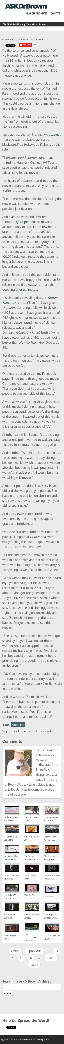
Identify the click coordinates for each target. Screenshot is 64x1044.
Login (22, 731)
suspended (27, 222)
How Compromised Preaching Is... (30, 937)
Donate (55, 13)
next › (51, 958)
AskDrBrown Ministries (25, 1039)
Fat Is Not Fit (48, 896)
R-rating (50, 199)
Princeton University (45, 750)
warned (56, 134)
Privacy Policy (43, 1039)
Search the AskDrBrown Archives (26, 981)
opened (41, 55)
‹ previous (34, 951)
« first (15, 951)
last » (34, 964)
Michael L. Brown (34, 39)
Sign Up (8, 731)
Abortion (18, 725)
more (6, 279)
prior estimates (26, 289)
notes (41, 157)
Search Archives (36, 13)
